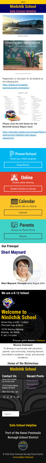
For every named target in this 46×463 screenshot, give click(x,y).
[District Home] (23, 446)
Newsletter (31, 388)
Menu (23, 2)
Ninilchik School (23, 369)
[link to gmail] (4, 397)
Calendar (23, 212)
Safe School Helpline (23, 11)
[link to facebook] (14, 397)
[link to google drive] (7, 397)
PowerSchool (23, 164)
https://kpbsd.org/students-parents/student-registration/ (16, 86)
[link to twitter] (10, 397)
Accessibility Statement (23, 457)
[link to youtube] (17, 397)
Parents (23, 236)
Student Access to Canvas (23, 188)
